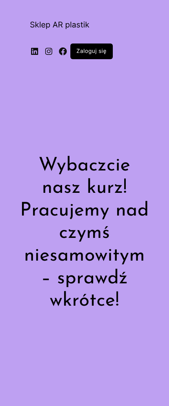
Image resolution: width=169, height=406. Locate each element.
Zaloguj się (92, 51)
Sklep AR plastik (59, 24)
